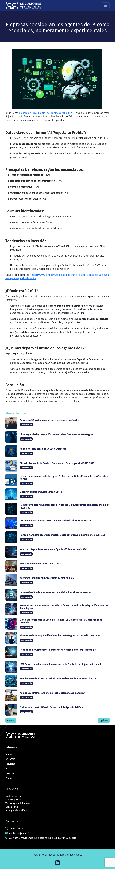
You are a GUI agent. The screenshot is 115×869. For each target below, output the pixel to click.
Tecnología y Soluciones (18, 803)
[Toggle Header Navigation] (105, 5)
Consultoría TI (12, 806)
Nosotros (10, 759)
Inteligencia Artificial (16, 810)
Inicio (8, 754)
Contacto (10, 778)
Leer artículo (26, 425)
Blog (7, 768)
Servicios (10, 763)
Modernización (13, 796)
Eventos (9, 773)
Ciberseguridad (13, 799)
